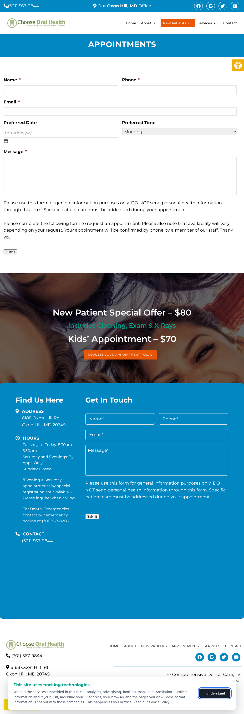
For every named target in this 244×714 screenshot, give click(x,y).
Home (131, 23)
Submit (10, 252)
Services (205, 23)
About (146, 23)
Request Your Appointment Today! (121, 354)
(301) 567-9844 (23, 6)
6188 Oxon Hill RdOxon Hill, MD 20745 (44, 421)
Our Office (124, 6)
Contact (230, 23)
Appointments (185, 646)
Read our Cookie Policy (151, 702)
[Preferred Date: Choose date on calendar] (6, 141)
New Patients (174, 23)
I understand (214, 693)
